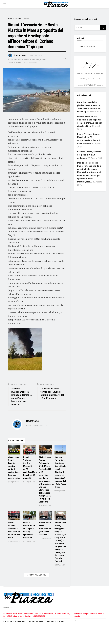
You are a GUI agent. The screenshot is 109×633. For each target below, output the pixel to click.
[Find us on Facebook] (75, 621)
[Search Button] (103, 27)
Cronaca (29, 452)
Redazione (21, 55)
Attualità (14, 452)
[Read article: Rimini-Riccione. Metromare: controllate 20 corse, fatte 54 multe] (14, 515)
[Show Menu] (4, 4)
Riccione (35, 59)
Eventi (44, 452)
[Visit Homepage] (57, 4)
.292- (11, 608)
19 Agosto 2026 (14, 482)
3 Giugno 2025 (36, 55)
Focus (20, 59)
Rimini (43, 59)
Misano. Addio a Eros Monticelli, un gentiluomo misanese (45, 528)
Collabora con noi (36, 621)
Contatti (62, 621)
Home (10, 18)
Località (18, 18)
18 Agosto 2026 (61, 565)
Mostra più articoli (37, 575)
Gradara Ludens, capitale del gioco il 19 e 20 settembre (89, 155)
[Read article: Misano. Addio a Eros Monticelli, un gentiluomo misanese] (45, 515)
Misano (27, 59)
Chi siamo (7, 621)
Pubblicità (51, 621)
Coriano (26, 18)
